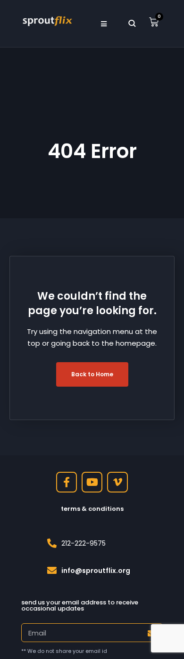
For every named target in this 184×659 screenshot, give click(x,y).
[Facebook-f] (66, 482)
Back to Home (92, 374)
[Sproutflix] (47, 20)
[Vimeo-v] (117, 482)
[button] (104, 23)
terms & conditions (92, 508)
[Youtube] (92, 482)
